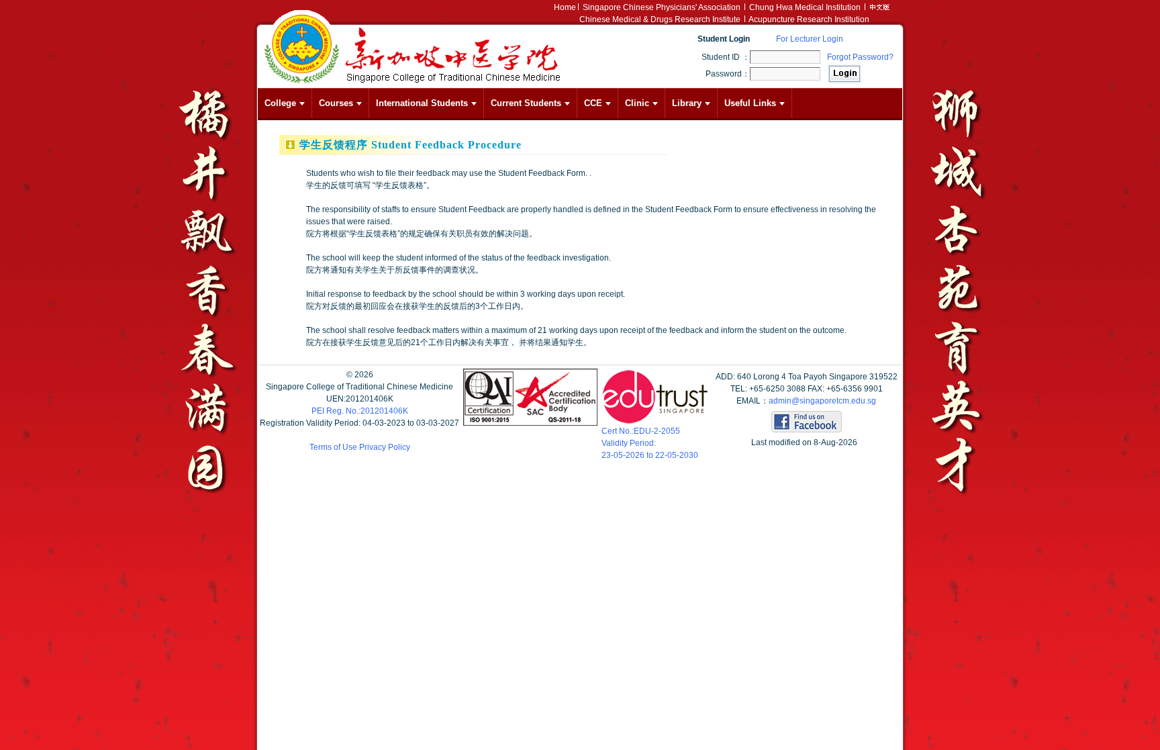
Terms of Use (333, 447)
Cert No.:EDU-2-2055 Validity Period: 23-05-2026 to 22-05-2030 (649, 443)
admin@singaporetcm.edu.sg (822, 401)
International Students (422, 103)
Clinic (637, 103)
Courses (336, 103)
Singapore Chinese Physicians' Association (661, 7)
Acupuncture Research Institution (808, 19)
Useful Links (750, 103)
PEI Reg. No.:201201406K (359, 411)
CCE (593, 103)
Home (565, 7)
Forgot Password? (860, 57)
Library (687, 103)
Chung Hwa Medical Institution (805, 7)
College (280, 103)
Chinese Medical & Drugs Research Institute (659, 19)
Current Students (526, 103)
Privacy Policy (384, 447)
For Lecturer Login (809, 39)
